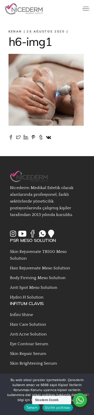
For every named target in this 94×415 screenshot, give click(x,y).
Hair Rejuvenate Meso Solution (40, 268)
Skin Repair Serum (28, 353)
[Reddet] (87, 394)
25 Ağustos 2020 (46, 31)
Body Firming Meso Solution (38, 278)
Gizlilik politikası (57, 408)
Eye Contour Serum (29, 344)
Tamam (31, 408)
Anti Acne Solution (28, 334)
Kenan (15, 31)
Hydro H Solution (27, 297)
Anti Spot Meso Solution (33, 287)
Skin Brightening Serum (33, 363)
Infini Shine (21, 314)
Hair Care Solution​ (28, 324)
